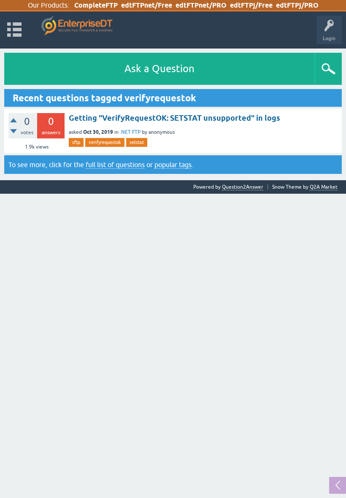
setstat (137, 142)
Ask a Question (159, 68)
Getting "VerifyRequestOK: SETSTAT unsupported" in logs (174, 118)
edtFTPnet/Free (146, 5)
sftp (76, 142)
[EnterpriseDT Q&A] (77, 26)
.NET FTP (130, 132)
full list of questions (115, 164)
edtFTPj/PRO (297, 5)
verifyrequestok (105, 142)
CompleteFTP (96, 5)
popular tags (173, 164)
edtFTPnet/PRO (201, 5)
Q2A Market (324, 187)
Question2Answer (242, 187)
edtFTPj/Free (251, 5)
